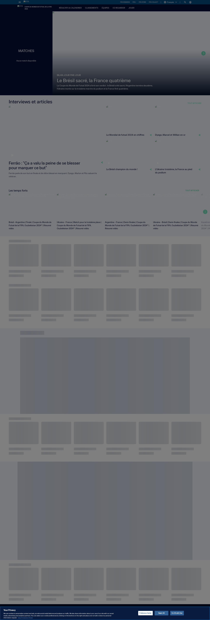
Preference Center (145, 613)
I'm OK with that (177, 613)
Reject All (161, 613)
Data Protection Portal (25, 618)
